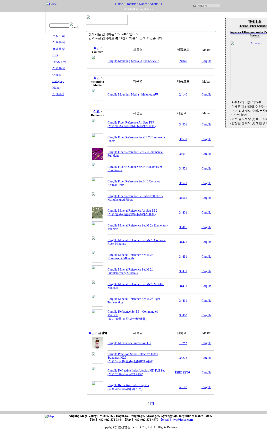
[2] (152, 403)
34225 (183, 357)
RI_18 (183, 387)
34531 (183, 139)
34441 (183, 271)
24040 (183, 61)
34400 (183, 315)
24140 (183, 94)
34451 (183, 286)
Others (56, 74)
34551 (183, 168)
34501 (183, 124)
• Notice (142, 3)
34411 (183, 227)
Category (58, 81)
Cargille (206, 61)
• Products (130, 3)
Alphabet (58, 94)
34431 (183, 256)
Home (119, 3)
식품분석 (58, 42)
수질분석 (58, 36)
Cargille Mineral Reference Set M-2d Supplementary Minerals (130, 271)
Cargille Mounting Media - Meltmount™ (133, 94)
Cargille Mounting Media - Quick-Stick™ (133, 61)
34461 (183, 300)
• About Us (155, 3)
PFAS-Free (59, 61)
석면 (96, 48)
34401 (183, 212)
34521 (183, 183)
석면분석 (58, 68)
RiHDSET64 (183, 372)
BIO (55, 55)
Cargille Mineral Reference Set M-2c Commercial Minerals (130, 256)
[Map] (49, 422)
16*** (183, 343)
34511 (183, 153)
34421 (183, 242)
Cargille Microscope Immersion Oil (129, 343)
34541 (183, 197)
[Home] (61, 32)
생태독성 (58, 49)
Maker (56, 87)
